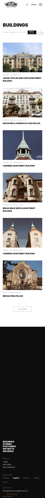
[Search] (27, 4)
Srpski (5, 482)
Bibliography (9, 467)
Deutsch (26, 478)
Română (6, 478)
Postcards (9, 446)
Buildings (8, 442)
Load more (22, 309)
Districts (8, 449)
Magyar (36, 478)
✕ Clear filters (41, 32)
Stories (7, 444)
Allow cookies (12, 494)
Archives (8, 451)
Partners (7, 465)
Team (5, 462)
